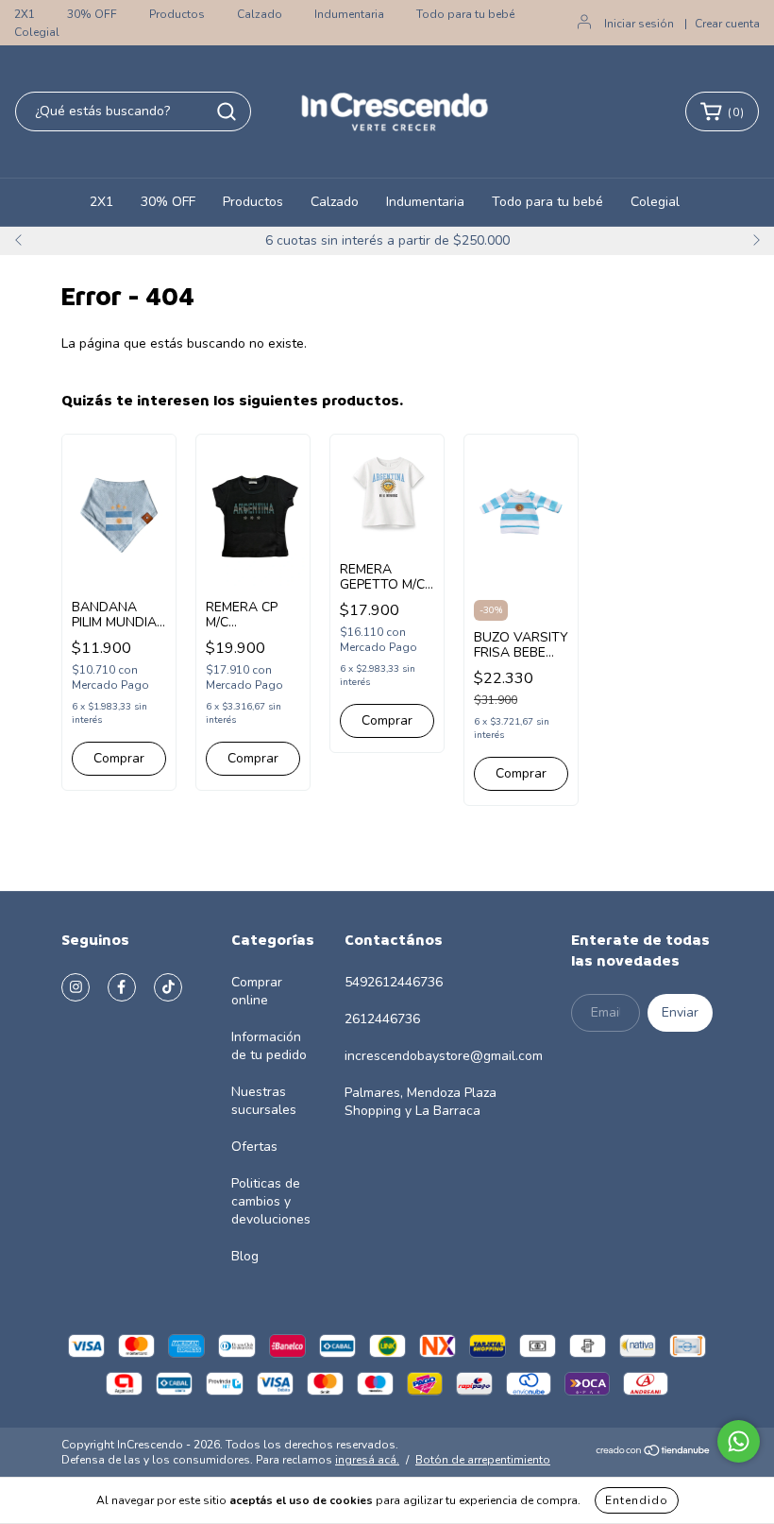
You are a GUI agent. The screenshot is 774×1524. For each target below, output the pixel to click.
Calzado (259, 14)
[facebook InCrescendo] (122, 987)
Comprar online (256, 991)
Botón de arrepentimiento (482, 1459)
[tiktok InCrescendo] (168, 987)
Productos (177, 14)
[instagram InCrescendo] (75, 987)
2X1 (24, 14)
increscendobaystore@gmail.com (444, 1056)
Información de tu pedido (269, 1046)
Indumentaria (349, 14)
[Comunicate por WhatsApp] (738, 1441)
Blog (245, 1256)
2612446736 (382, 1019)
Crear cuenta (727, 23)
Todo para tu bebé (465, 14)
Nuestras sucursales (263, 1101)
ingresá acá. (367, 1459)
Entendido (636, 1500)
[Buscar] (226, 111)
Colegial (36, 32)
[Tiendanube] (654, 1453)
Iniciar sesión (639, 23)
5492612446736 (394, 982)
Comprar (252, 758)
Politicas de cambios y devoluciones (271, 1201)
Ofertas (254, 1147)
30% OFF (92, 14)
